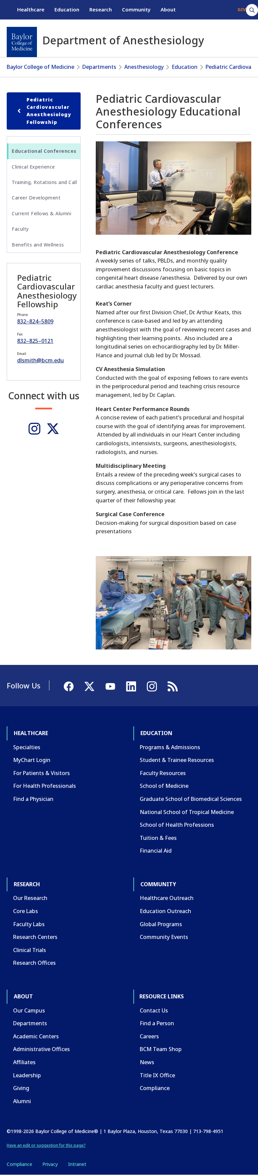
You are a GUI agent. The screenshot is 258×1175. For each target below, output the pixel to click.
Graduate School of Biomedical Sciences (191, 799)
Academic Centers (36, 1036)
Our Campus (29, 1010)
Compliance (155, 1088)
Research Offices (34, 962)
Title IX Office (157, 1075)
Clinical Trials (29, 950)
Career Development (36, 197)
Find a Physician (33, 799)
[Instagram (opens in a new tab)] (34, 429)
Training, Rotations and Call (44, 182)
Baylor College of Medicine (40, 67)
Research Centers (35, 937)
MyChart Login (31, 760)
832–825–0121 (35, 341)
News (147, 1062)
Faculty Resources (163, 773)
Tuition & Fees (158, 838)
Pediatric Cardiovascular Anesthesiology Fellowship (49, 110)
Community (136, 9)
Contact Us (154, 1010)
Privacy (50, 1164)
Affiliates (24, 1062)
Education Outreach (165, 911)
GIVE (243, 9)
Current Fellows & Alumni (41, 213)
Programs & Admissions (170, 747)
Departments (99, 67)
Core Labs (25, 911)
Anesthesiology (144, 67)
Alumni (22, 1101)
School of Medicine (164, 785)
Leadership (27, 1075)
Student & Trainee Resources (177, 760)
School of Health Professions (177, 824)
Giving (21, 1088)
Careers (149, 1036)
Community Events (164, 937)
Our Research (30, 898)
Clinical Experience (33, 167)
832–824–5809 (35, 321)
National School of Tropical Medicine (187, 812)
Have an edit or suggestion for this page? (46, 1145)
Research (100, 9)
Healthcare (30, 9)
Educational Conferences (44, 151)
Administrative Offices (41, 1049)
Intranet (77, 1164)
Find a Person (157, 1023)
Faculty (20, 229)
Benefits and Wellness (38, 244)
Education (66, 9)
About (168, 9)
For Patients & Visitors (41, 773)
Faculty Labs (29, 924)
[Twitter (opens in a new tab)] (53, 429)
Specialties (26, 747)
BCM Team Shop (161, 1049)
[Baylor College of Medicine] (22, 42)
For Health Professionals (44, 785)
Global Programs (161, 924)
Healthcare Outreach (167, 898)
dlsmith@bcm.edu (40, 360)
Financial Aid (156, 850)
